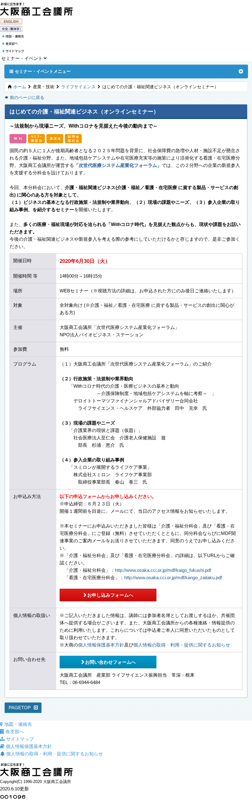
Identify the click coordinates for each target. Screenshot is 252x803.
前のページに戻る (24, 97)
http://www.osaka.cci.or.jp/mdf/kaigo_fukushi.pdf (163, 570)
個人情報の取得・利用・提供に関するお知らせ (181, 644)
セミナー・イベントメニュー (40, 71)
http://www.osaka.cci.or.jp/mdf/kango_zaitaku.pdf (173, 577)
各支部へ (15, 731)
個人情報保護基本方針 (101, 644)
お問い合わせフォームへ (108, 662)
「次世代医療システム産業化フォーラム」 (118, 165)
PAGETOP (20, 707)
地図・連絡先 (18, 724)
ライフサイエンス (78, 87)
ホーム (19, 87)
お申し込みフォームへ (108, 595)
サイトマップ (20, 739)
